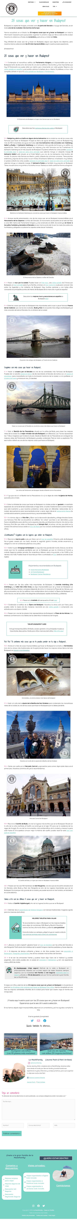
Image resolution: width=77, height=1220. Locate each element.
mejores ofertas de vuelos (44, 128)
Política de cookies (42, 1215)
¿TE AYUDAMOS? (66, 2)
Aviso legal (52, 1215)
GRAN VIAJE (46, 6)
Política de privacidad (28, 1215)
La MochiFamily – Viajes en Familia (43, 1210)
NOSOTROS (55, 2)
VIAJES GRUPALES (44, 2)
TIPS (54, 6)
